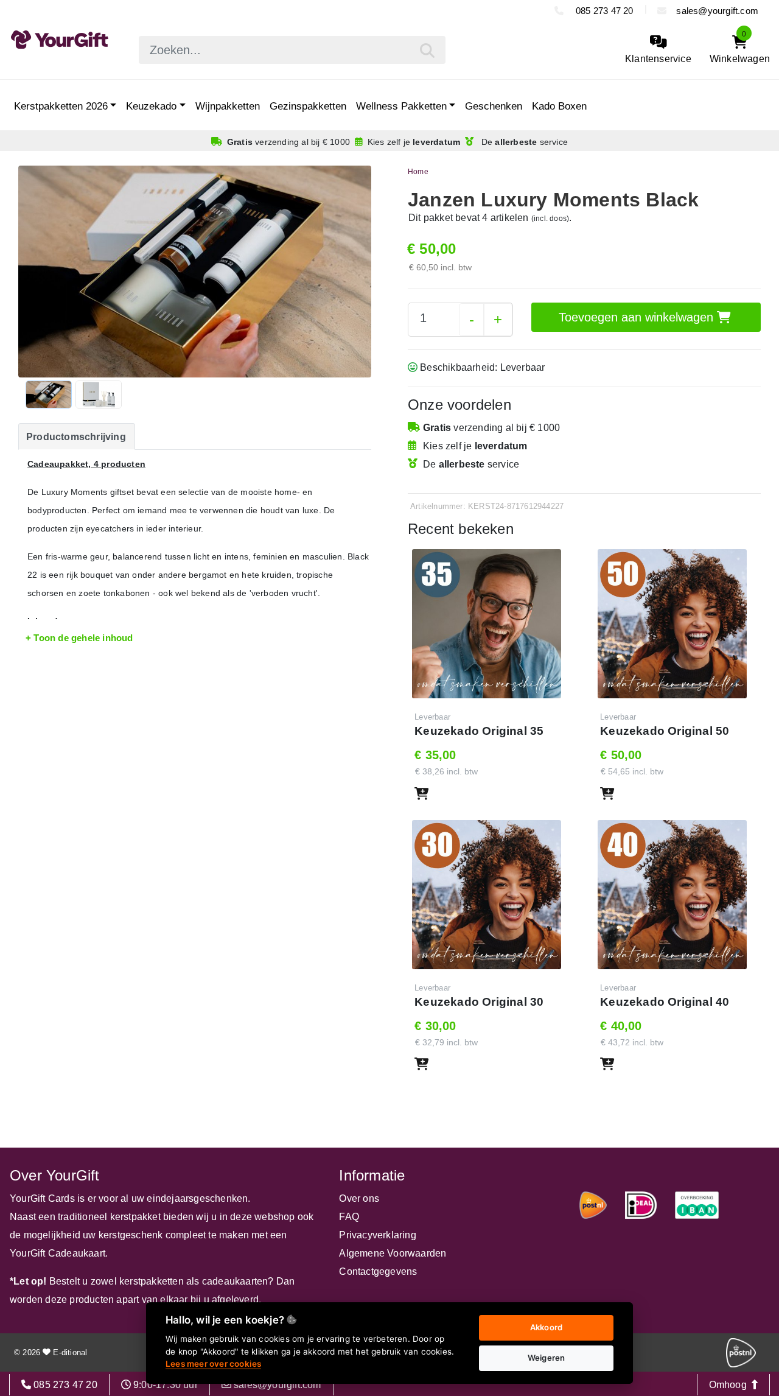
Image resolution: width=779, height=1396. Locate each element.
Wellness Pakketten (401, 106)
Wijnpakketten (227, 106)
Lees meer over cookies (213, 1364)
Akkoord (546, 1327)
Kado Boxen (559, 106)
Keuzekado (151, 106)
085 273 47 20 (603, 10)
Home (418, 171)
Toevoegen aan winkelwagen (638, 317)
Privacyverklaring (377, 1235)
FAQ (349, 1217)
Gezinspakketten (308, 106)
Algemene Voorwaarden (392, 1253)
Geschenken (493, 106)
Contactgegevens (378, 1271)
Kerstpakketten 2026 (61, 106)
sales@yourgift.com (717, 10)
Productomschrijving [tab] (76, 437)
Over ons (359, 1198)
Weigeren (546, 1358)
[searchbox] (292, 50)
